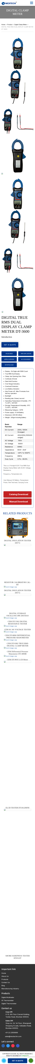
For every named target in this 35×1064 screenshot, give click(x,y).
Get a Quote (10, 345)
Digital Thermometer (9, 1004)
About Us (5, 976)
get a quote (17, 1061)
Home (3, 973)
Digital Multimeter (7, 997)
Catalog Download (18, 494)
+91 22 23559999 (11, 1033)
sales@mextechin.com (13, 1036)
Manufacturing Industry (10, 989)
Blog (3, 985)
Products (4, 979)
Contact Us (5, 982)
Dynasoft (25, 1056)
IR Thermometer (7, 1000)
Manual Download (18, 501)
